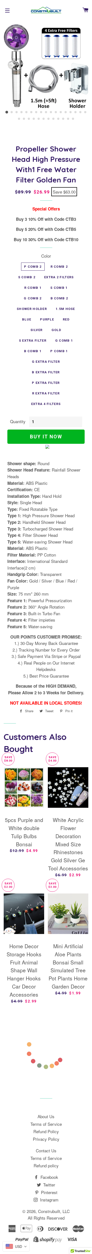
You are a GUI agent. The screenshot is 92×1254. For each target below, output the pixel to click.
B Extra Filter (46, 372)
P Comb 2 (32, 266)
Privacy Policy (46, 1139)
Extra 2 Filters (59, 277)
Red (66, 319)
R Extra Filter (46, 393)
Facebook (48, 1177)
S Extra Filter (32, 340)
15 (75, 112)
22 (38, 118)
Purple (47, 319)
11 (55, 112)
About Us (46, 1116)
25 (53, 118)
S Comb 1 (58, 288)
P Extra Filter (46, 383)
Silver (36, 330)
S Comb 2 (26, 277)
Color (46, 256)
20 (28, 118)
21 (33, 118)
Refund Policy (46, 1131)
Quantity (18, 421)
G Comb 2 (32, 298)
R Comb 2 (59, 266)
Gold (56, 330)
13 (65, 112)
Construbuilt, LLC (54, 1211)
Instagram (48, 1200)
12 (60, 112)
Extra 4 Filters (46, 404)
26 (58, 118)
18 (19, 118)
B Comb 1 (32, 351)
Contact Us (46, 1150)
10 (51, 112)
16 (80, 112)
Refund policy (46, 1165)
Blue (26, 319)
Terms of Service (46, 1124)
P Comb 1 (59, 351)
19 (24, 118)
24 (48, 118)
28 (68, 118)
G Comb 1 (64, 340)
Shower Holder (32, 309)
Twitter (48, 1185)
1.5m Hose (65, 309)
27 (63, 118)
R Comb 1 (32, 288)
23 (43, 118)
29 (73, 118)
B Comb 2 (59, 298)
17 (85, 112)
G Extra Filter (46, 361)
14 (70, 112)
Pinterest (48, 1192)
